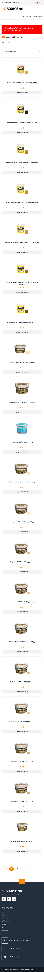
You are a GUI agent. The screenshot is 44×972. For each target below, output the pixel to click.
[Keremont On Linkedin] (14, 899)
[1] (39, 51)
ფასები (4, 927)
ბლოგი (4, 924)
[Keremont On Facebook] (3, 899)
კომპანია (5, 915)
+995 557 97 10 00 (15, 948)
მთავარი (4, 912)
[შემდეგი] (24, 869)
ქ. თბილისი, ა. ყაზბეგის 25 (19, 940)
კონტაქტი (5, 930)
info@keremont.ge (14, 957)
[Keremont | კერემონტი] (12, 891)
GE (40, 2)
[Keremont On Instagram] (8, 899)
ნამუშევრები (6, 921)
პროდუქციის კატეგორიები (32, 16)
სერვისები (5, 918)
